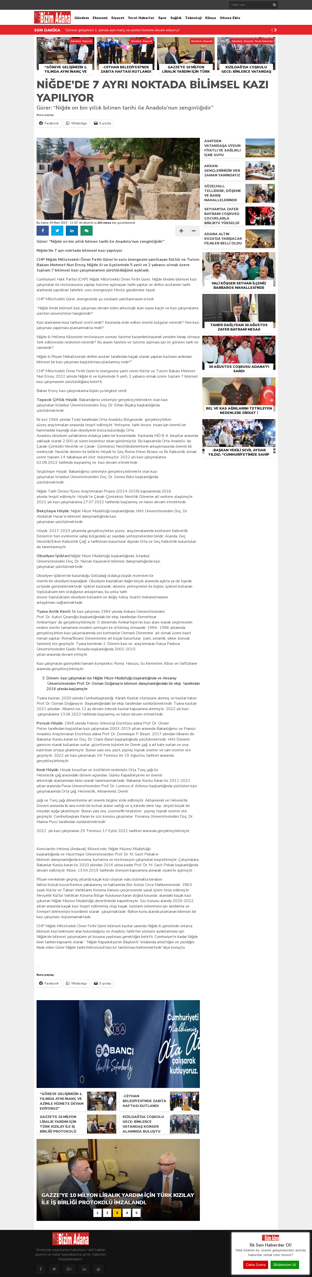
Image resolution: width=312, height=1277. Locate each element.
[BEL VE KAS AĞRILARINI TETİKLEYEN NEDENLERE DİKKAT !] (238, 383)
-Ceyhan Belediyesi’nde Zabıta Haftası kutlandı (101, 30)
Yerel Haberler (141, 18)
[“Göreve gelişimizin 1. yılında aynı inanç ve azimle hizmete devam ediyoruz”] (65, 42)
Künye (210, 18)
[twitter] (57, 231)
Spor (162, 18)
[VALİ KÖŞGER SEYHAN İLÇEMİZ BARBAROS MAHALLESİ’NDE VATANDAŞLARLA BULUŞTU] (238, 257)
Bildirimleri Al (284, 1264)
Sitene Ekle (230, 18)
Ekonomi (100, 18)
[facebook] (43, 231)
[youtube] (98, 1269)
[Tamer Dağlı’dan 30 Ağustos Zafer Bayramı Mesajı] (238, 299)
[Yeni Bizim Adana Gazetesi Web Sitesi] (270, 1239)
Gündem (81, 18)
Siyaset (117, 18)
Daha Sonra (255, 1264)
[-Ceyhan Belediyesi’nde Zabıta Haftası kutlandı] (126, 42)
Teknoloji (193, 18)
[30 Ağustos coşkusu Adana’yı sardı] (238, 341)
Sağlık (175, 18)
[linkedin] (72, 231)
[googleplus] (69, 1269)
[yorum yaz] (86, 231)
